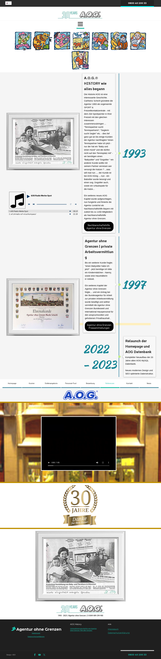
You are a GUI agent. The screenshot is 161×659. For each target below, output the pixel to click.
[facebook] (35, 655)
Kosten (32, 383)
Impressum (113, 629)
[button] (80, 604)
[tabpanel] (55, 3)
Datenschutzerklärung (119, 633)
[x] (44, 655)
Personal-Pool (70, 383)
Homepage (12, 383)
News (149, 383)
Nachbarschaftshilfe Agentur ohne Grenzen (99, 227)
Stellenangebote (51, 383)
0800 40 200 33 (137, 3)
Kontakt (129, 383)
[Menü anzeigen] (80, 24)
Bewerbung (90, 383)
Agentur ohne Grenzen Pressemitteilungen (99, 326)
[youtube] (39, 655)
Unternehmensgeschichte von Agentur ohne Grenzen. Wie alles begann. (83, 629)
